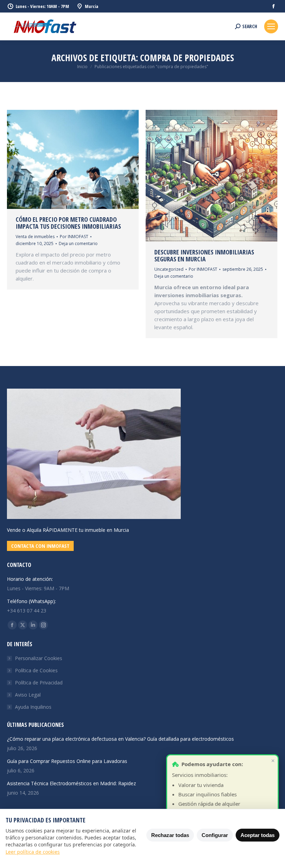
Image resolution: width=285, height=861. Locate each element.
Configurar (215, 835)
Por (74, 236)
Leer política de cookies (33, 851)
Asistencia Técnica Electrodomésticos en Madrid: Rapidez (71, 783)
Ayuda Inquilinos (33, 707)
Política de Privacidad (39, 682)
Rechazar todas (170, 835)
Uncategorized (169, 269)
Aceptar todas (258, 835)
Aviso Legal (28, 694)
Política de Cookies (36, 670)
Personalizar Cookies (38, 658)
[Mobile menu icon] (271, 26)
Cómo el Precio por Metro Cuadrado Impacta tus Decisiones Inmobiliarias (68, 222)
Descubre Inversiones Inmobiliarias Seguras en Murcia (204, 255)
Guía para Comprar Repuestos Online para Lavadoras (67, 761)
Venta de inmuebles (35, 236)
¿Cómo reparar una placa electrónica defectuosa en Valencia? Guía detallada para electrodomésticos (120, 739)
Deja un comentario (78, 243)
